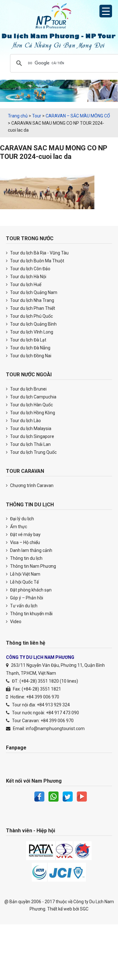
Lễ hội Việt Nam (24, 574)
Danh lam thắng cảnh (30, 550)
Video (15, 621)
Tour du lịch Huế (25, 284)
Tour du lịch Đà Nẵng (29, 347)
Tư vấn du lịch (23, 605)
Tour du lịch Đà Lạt (27, 339)
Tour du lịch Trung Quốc (33, 452)
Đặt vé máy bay (25, 534)
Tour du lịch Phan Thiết (32, 308)
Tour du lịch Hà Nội (27, 276)
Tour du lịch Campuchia (32, 396)
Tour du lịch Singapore (31, 436)
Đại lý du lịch (21, 518)
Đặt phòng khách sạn (30, 589)
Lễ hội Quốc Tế (24, 582)
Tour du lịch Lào (25, 420)
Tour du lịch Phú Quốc (31, 316)
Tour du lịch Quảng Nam (33, 292)
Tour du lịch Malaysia (30, 428)
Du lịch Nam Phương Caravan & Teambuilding (59, 17)
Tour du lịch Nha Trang (31, 300)
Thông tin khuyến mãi (31, 613)
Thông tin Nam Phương (32, 566)
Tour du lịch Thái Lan (30, 444)
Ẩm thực (18, 526)
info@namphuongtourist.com (55, 728)
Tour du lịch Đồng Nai (30, 355)
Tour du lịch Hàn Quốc (31, 404)
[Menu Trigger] (105, 11)
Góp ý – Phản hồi (26, 597)
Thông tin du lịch (25, 558)
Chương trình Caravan (31, 485)
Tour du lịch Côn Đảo (29, 268)
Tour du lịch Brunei (28, 388)
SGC (84, 908)
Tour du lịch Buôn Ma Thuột (36, 260)
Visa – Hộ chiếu (24, 542)
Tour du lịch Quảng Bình (33, 324)
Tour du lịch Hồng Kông (32, 412)
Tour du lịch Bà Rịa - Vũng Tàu (39, 252)
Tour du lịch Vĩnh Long (31, 332)
